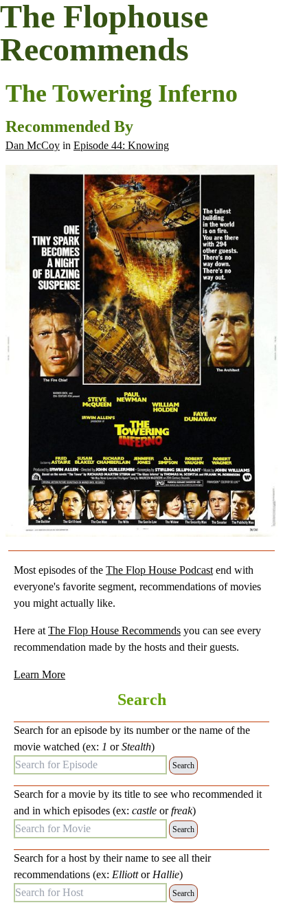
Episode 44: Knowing (121, 145)
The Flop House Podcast (159, 570)
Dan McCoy (32, 145)
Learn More (39, 674)
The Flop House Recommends (114, 630)
